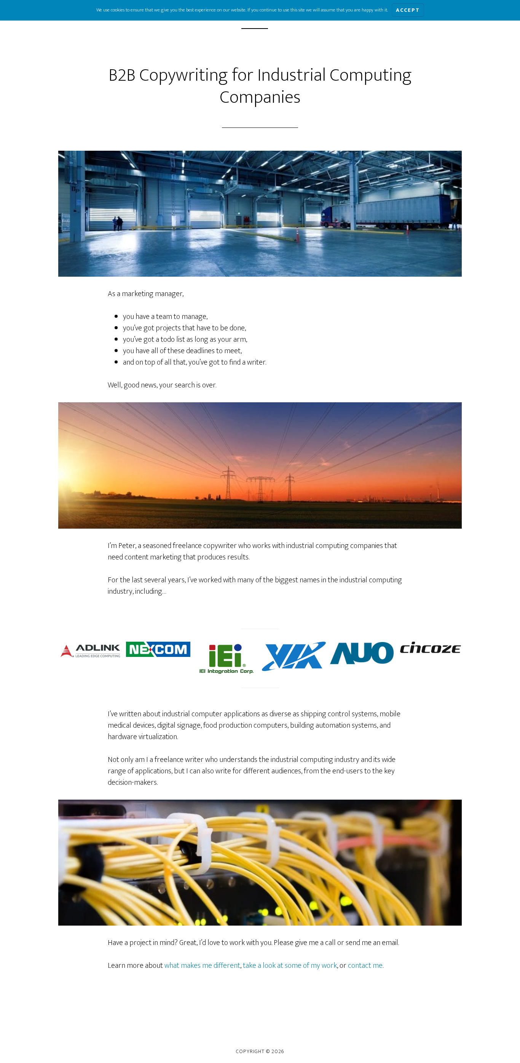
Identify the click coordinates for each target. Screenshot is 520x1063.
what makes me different (202, 965)
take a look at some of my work (290, 965)
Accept (408, 10)
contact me (365, 965)
